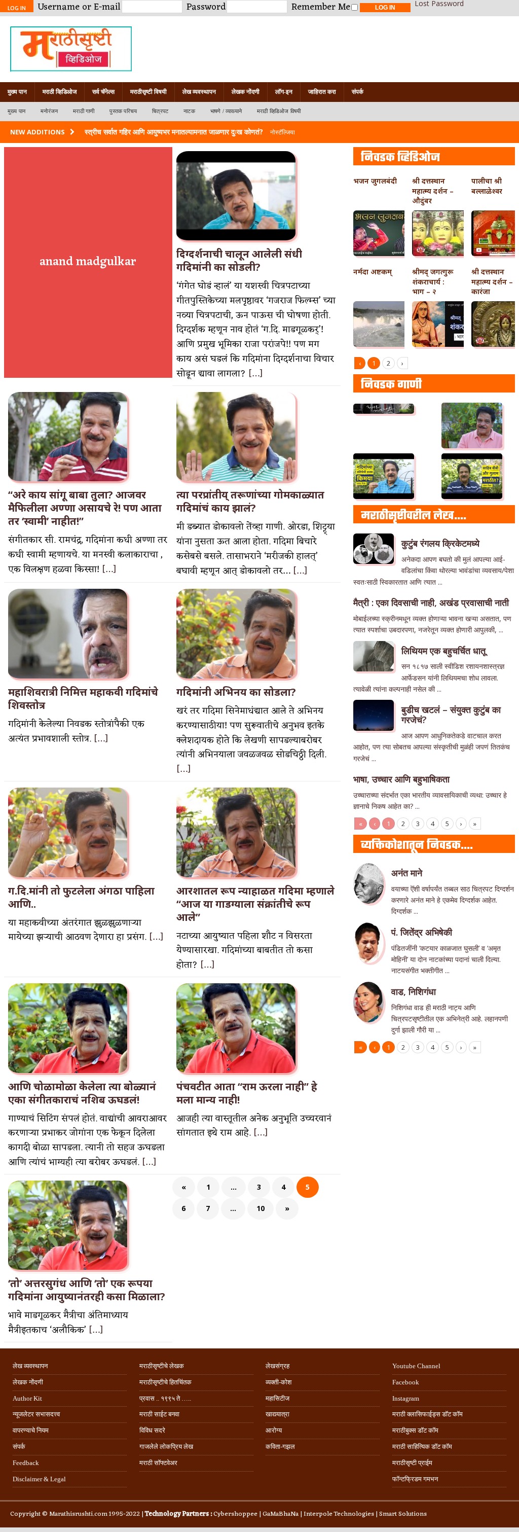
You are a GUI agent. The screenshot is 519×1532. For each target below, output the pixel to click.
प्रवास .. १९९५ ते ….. (165, 1398)
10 (260, 1208)
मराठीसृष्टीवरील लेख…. (413, 516)
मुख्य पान (17, 91)
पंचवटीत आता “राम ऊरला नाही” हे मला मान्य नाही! (246, 1093)
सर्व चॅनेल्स (103, 91)
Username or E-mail (79, 7)
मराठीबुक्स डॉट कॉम (415, 1430)
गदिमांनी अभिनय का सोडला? (236, 692)
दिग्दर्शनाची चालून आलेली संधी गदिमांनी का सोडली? (239, 260)
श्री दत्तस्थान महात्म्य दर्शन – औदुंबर (433, 191)
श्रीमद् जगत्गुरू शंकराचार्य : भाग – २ (432, 282)
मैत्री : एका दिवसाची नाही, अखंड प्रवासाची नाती (431, 602)
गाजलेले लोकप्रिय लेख (166, 1446)
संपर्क (357, 91)
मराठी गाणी (83, 111)
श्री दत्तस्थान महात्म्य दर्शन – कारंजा (492, 282)
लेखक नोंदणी (246, 91)
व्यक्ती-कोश (278, 1382)
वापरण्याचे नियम (31, 1430)
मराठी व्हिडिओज (60, 91)
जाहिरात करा (322, 91)
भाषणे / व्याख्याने (226, 111)
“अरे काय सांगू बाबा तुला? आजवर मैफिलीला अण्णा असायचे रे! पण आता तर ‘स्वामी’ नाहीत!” (85, 508)
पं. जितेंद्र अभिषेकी (421, 932)
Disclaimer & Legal (39, 1479)
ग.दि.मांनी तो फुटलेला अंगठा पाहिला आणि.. (81, 897)
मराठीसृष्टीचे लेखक (161, 1366)
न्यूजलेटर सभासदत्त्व (36, 1414)
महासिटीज (277, 1398)
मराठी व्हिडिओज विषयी (279, 111)
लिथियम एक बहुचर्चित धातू (443, 651)
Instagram (405, 1398)
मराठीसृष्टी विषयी (148, 91)
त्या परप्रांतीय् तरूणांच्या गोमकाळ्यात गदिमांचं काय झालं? (250, 501)
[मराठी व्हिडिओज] (259, 49)
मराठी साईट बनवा (159, 1414)
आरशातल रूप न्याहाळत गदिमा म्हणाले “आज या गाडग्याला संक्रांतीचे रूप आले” (255, 904)
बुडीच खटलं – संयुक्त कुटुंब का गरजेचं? (451, 714)
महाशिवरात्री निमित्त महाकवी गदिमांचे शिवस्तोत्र (83, 698)
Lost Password (439, 3)
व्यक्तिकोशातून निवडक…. (417, 845)
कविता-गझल (280, 1446)
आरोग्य (274, 1430)
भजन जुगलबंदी (375, 181)
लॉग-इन (283, 91)
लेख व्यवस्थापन (199, 91)
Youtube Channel (416, 1366)
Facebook (405, 1382)
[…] (255, 374)
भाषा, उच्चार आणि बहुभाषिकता (401, 779)
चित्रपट (160, 111)
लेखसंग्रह (277, 1366)
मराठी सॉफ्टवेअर (158, 1463)
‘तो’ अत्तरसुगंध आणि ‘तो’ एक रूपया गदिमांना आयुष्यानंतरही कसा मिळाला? (86, 1289)
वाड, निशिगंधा (413, 991)
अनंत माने (406, 873)
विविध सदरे (152, 1430)
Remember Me (320, 7)
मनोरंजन (49, 111)
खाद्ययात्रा (277, 1414)
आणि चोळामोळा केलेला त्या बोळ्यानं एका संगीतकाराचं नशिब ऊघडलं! (82, 1093)
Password (206, 7)
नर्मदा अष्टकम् (372, 271)
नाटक (189, 111)
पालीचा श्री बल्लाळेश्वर (486, 186)
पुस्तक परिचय (123, 111)
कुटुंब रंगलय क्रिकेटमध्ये (440, 543)
